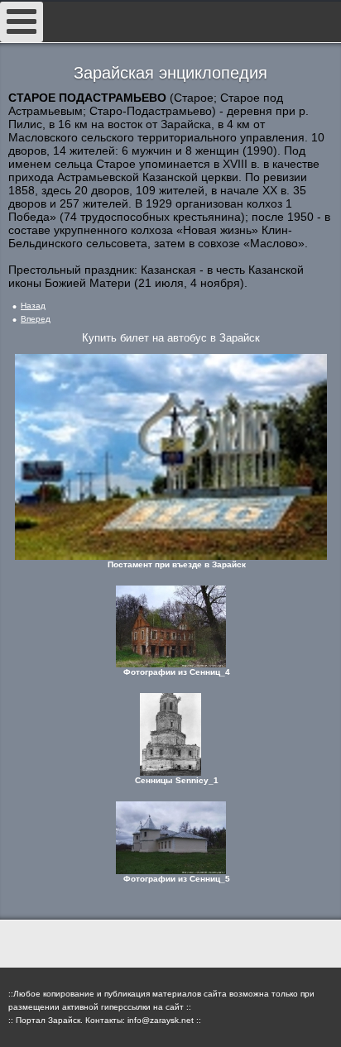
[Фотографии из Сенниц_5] (170, 837)
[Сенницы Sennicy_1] (170, 734)
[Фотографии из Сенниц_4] (170, 626)
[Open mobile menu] (21, 22)
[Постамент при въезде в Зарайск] (170, 457)
